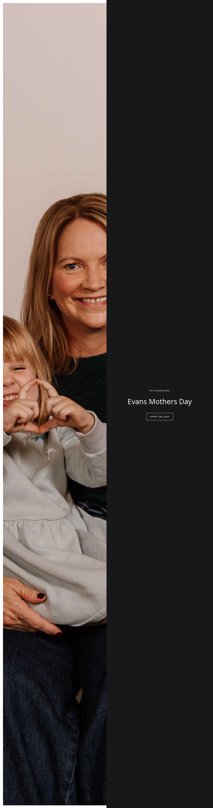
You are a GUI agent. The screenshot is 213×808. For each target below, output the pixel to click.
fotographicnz (160, 390)
